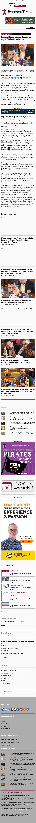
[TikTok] (15, 709)
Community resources (9, 676)
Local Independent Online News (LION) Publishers (15, 810)
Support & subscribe (8, 670)
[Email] (2, 78)
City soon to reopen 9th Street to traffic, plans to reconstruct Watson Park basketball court (22, 423)
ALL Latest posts (7, 673)
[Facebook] (8, 78)
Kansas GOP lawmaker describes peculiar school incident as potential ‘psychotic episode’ (17, 331)
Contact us (18, 1)
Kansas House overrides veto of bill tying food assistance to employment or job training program (17, 271)
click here (28, 804)
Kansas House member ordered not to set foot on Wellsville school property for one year (17, 391)
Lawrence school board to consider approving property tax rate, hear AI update (21, 433)
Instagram (13, 3)
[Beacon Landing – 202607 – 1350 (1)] (18, 111)
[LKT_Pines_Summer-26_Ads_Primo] (20, 20)
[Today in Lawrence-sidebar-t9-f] (18, 486)
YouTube (14, 3)
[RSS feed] (24, 709)
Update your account (9, 740)
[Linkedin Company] (18, 709)
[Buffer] (21, 78)
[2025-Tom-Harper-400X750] (18, 529)
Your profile (6, 745)
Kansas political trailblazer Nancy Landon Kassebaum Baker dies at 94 (21, 784)
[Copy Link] (5, 78)
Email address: (6, 633)
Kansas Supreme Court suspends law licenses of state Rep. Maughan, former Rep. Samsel (17, 240)
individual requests (21, 813)
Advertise (13, 1)
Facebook (9, 3)
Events (3, 681)
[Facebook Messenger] (14, 78)
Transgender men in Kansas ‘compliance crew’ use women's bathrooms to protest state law (21, 428)
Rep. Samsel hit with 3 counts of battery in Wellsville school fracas (15, 361)
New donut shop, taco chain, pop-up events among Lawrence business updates (22, 413)
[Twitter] (17, 78)
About (8, 1)
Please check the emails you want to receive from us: (17, 642)
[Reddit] (24, 78)
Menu (31, 27)
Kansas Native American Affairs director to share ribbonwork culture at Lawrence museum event (21, 779)
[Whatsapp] (27, 78)
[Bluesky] (11, 78)
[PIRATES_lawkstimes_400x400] (18, 458)
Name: (3, 626)
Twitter (11, 3)
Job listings (5, 683)
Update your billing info (10, 742)
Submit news (25, 1)
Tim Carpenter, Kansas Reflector (11, 41)
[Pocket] (30, 78)
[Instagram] (9, 709)
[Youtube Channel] (21, 709)
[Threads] (12, 709)
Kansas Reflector (6, 197)
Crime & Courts (6, 34)
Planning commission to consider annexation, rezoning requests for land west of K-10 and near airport (22, 418)
